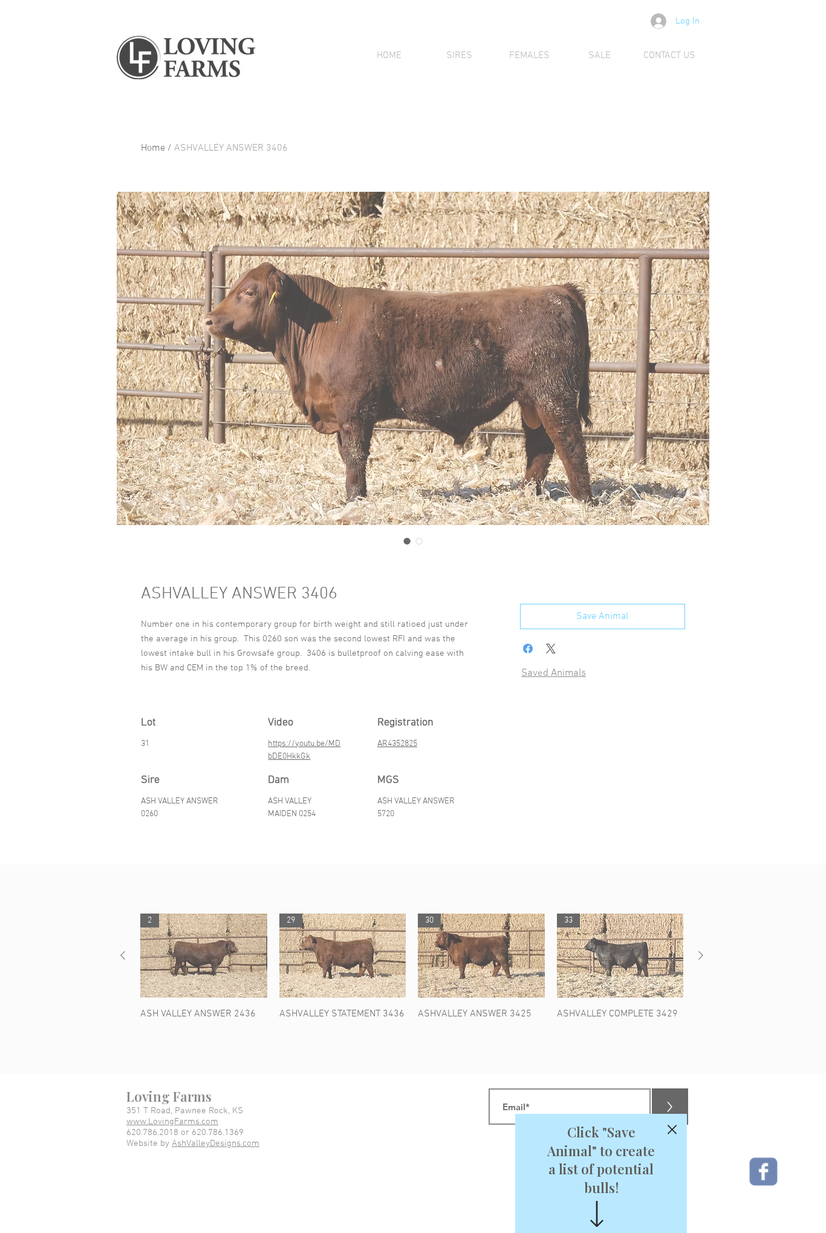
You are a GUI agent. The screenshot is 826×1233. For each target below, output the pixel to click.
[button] (672, 1129)
